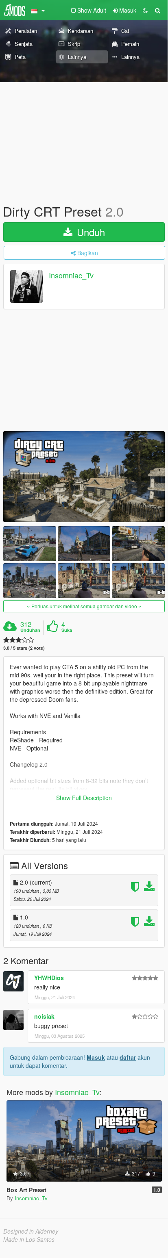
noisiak (44, 1016)
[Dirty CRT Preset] (84, 476)
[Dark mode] (145, 10)
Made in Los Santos (29, 1239)
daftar (128, 1057)
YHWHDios (49, 978)
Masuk (96, 1057)
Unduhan (30, 630)
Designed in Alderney (30, 1231)
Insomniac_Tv (71, 275)
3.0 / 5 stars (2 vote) (24, 648)
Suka (66, 630)
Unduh (89, 232)
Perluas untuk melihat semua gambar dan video (84, 606)
